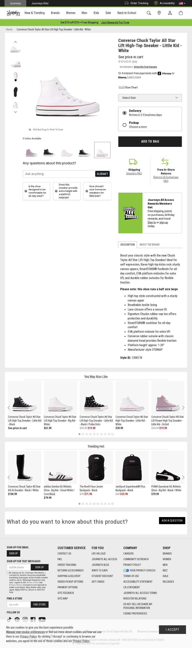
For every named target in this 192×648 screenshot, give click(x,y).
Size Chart (131, 87)
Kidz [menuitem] (96, 13)
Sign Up (13, 553)
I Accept (172, 630)
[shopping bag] (181, 13)
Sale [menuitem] (108, 13)
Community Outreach (136, 559)
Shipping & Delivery (69, 576)
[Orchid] (31, 150)
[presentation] (35, 13)
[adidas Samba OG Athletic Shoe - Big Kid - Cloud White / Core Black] (60, 467)
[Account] (170, 13)
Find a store (14, 598)
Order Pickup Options (70, 581)
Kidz (165, 570)
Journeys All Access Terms (140, 592)
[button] (182, 3)
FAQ (60, 559)
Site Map (63, 598)
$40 (118, 494)
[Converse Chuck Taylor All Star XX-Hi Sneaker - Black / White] (24, 467)
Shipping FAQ (134, 173)
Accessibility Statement (137, 581)
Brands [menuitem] (55, 13)
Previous (15, 41)
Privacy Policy (132, 564)
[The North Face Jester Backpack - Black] (96, 467)
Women (167, 559)
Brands (167, 553)
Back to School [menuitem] (126, 13)
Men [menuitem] (84, 13)
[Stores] (160, 13)
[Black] (84, 150)
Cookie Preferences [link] (135, 613)
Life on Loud (99, 553)
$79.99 (47, 497)
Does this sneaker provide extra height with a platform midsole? (68, 191)
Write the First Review (145, 66)
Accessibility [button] (167, 3)
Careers (128, 553)
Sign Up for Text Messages (23, 561)
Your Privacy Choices (142, 570)
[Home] (13, 13)
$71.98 (88, 494)
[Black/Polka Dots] (49, 150)
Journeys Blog (100, 564)
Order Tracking (139, 3)
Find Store (39, 604)
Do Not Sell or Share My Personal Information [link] (137, 606)
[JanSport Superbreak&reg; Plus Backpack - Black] (132, 467)
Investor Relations (134, 598)
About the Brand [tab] (150, 244)
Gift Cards (98, 581)
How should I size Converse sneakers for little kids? (97, 191)
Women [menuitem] (70, 13)
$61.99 (47, 428)
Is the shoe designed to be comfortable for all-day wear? (37, 191)
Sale (165, 576)
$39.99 (119, 428)
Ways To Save (100, 570)
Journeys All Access (104, 559)
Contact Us (64, 553)
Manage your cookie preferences (25, 632)
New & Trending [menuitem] (34, 13)
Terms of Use (131, 576)
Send (102, 174)
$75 (82, 494)
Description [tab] (128, 244)
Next (15, 111)
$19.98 (91, 428)
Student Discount (102, 576)
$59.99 (83, 428)
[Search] (149, 13)
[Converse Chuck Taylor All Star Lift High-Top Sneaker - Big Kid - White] (60, 397)
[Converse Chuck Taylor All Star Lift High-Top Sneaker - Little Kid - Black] (24, 397)
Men (165, 564)
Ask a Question (172, 520)
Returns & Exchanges (71, 570)
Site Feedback (66, 592)
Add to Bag (150, 141)
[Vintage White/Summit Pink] (67, 150)
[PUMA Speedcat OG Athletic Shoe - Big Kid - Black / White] (167, 467)
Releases (168, 581)
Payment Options (68, 587)
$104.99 (12, 494)
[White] (102, 150)
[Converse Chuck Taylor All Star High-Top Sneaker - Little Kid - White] (132, 397)
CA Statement (131, 587)
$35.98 (124, 494)
